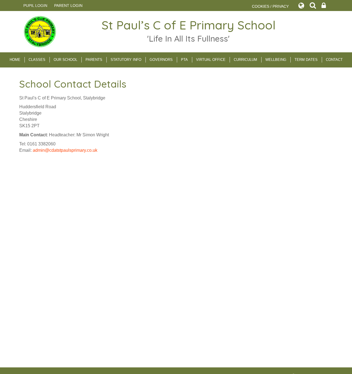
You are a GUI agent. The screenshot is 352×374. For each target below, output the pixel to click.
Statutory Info (126, 60)
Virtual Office (211, 60)
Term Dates (306, 60)
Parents (94, 60)
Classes (37, 60)
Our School (65, 60)
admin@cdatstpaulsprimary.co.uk (65, 150)
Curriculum (245, 60)
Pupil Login (35, 5)
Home (15, 60)
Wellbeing (275, 60)
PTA (184, 60)
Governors (161, 60)
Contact (334, 60)
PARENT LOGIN (68, 5)
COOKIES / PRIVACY (270, 6)
